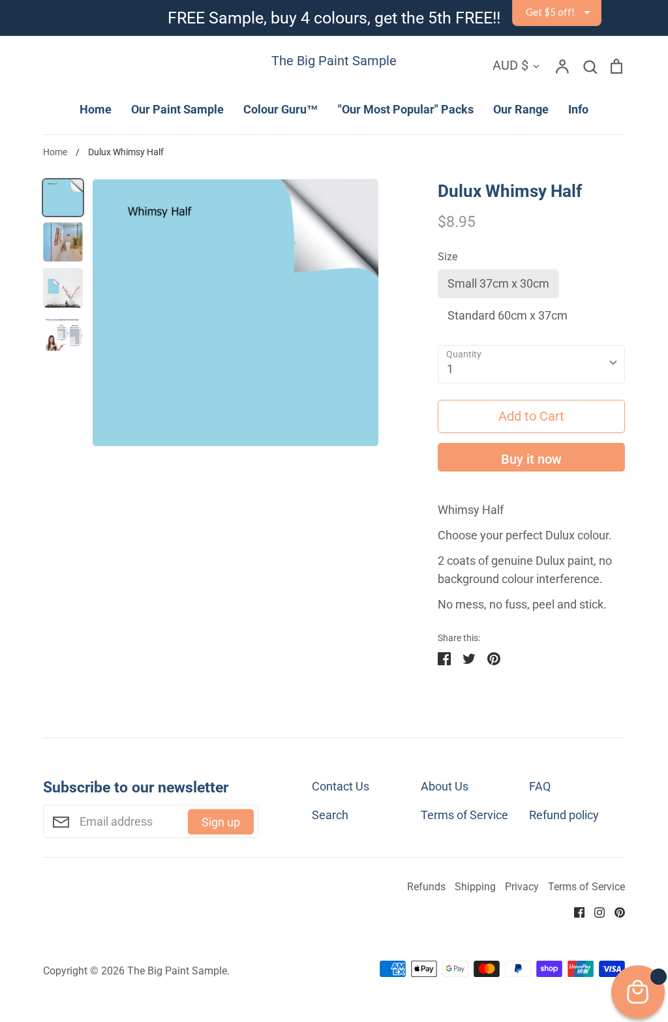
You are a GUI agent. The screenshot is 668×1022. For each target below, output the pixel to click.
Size (447, 257)
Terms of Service (464, 815)
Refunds (426, 887)
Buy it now (531, 459)
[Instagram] (594, 911)
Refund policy (564, 815)
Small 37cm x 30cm (498, 283)
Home (96, 109)
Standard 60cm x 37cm (508, 315)
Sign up (221, 821)
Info (578, 109)
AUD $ (510, 65)
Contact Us (340, 786)
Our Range (521, 109)
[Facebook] (574, 911)
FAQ (540, 786)
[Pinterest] (615, 911)
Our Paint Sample (177, 109)
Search (330, 815)
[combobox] (531, 364)
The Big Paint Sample (334, 60)
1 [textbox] (450, 369)
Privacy (522, 887)
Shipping (475, 887)
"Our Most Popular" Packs (406, 109)
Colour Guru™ (280, 109)
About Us (444, 786)
